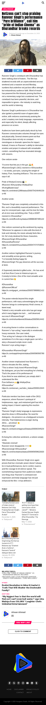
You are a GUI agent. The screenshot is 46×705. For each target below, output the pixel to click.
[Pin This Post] (27, 70)
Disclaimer (19, 689)
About (29, 692)
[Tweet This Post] (18, 70)
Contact (20, 692)
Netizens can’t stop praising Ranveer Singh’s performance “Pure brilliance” (20, 577)
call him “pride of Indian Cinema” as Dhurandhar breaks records (18, 574)
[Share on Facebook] (8, 70)
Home (9, 689)
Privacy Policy (32, 689)
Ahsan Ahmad (16, 35)
